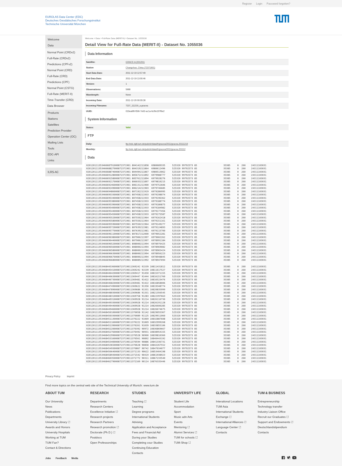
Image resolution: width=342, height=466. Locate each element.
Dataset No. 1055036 (137, 38)
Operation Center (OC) (62, 136)
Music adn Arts (183, 416)
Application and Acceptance (149, 427)
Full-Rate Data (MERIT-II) (113, 38)
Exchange (222, 416)
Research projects (101, 416)
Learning (137, 406)
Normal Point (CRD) (59, 70)
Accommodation (184, 406)
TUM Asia (222, 406)
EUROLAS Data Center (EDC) (64, 16)
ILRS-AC (53, 172)
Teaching (137, 401)
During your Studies (144, 437)
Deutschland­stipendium (272, 427)
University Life (187, 393)
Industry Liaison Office (272, 411)
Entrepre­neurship (268, 401)
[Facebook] (283, 458)
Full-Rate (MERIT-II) (60, 93)
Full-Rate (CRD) (57, 76)
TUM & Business (271, 393)
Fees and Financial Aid (146, 432)
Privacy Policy (52, 376)
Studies (139, 393)
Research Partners (102, 422)
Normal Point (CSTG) (60, 88)
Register (247, 3)
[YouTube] (294, 458)
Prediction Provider (59, 130)
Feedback (61, 458)
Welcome (53, 39)
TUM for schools (184, 437)
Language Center (227, 427)
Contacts (137, 453)
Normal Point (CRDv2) (61, 52)
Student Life (181, 401)
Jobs (48, 458)
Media (74, 458)
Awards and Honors (57, 427)
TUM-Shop (181, 442)
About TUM (55, 393)
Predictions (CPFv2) (59, 64)
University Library (56, 422)
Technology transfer (270, 406)
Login (259, 3)
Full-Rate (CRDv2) (58, 58)
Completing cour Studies (147, 442)
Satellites (53, 124)
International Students (146, 416)
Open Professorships (103, 442)
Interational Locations (229, 401)
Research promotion (103, 427)
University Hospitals (57, 432)
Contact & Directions (58, 447)
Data (51, 45)
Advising (137, 422)
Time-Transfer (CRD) (60, 99)
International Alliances (229, 422)
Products (53, 112)
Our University (54, 401)
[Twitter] (289, 458)
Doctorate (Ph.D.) (101, 432)
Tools (51, 148)
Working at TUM (55, 437)
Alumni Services (184, 432)
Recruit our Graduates (272, 416)
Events (178, 422)
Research (99, 393)
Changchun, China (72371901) (140, 67)
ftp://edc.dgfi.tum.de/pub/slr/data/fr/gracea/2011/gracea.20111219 (157, 144)
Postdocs (96, 437)
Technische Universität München (65, 24)
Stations (53, 118)
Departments (53, 416)
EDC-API (53, 154)
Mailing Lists (55, 142)
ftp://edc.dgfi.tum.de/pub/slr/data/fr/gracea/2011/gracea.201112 (155, 149)
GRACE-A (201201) (135, 62)
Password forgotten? (278, 3)
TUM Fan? (52, 442)
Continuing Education (145, 447)
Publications (52, 411)
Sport (177, 411)
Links (51, 160)
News (48, 406)
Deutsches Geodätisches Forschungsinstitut (72, 20)
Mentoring (180, 427)
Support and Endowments (274, 422)
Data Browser (55, 105)
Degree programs (143, 411)
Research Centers (101, 406)
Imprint (70, 376)
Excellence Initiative (102, 411)
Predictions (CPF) (58, 82)
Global (222, 393)
